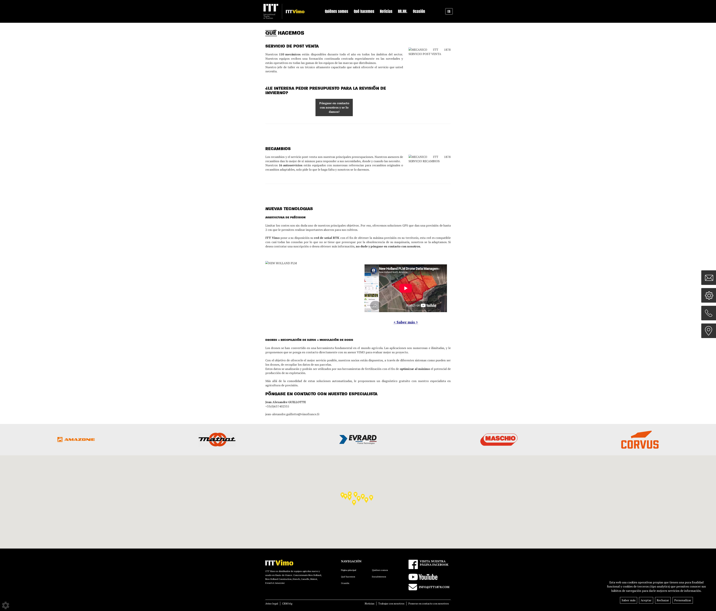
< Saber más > (406, 322)
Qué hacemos (348, 576)
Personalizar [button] (682, 600)
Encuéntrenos (379, 576)
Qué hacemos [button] (364, 11)
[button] (355, 495)
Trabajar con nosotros (391, 603)
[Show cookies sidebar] (5, 605)
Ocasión (419, 11)
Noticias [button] (386, 11)
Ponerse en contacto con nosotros (428, 603)
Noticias (369, 603)
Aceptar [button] (646, 600)
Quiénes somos (380, 570)
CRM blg (287, 603)
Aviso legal (271, 603)
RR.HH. (402, 11)
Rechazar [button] (663, 600)
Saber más (628, 600)
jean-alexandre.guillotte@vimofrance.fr (292, 414)
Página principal (348, 570)
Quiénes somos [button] (336, 11)
